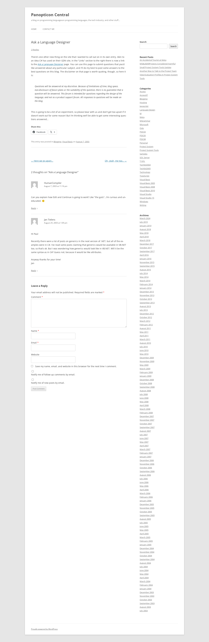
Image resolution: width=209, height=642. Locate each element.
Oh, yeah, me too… (116, 160)
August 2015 (145, 269)
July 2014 (144, 273)
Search (143, 41)
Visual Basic (67, 141)
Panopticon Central (50, 14)
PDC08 (143, 139)
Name (35, 330)
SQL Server (145, 157)
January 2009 (145, 376)
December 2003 (147, 592)
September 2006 (147, 471)
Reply (33, 208)
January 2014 (145, 288)
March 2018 (145, 240)
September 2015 (147, 266)
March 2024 (145, 218)
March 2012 (145, 321)
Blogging (57, 141)
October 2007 (146, 423)
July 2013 (144, 310)
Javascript (144, 106)
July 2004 (144, 566)
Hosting (143, 102)
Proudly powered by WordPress (44, 629)
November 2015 (147, 262)
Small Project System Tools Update (155, 67)
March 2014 (145, 280)
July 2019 (144, 222)
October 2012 (146, 317)
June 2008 (144, 398)
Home (34, 29)
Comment (37, 296)
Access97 (144, 95)
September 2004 (147, 559)
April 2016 (144, 255)
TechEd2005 (145, 168)
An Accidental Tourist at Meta (153, 60)
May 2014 (144, 277)
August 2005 (145, 519)
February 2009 (146, 372)
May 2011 (144, 332)
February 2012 (146, 324)
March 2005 (145, 537)
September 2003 (147, 603)
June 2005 (144, 526)
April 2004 (144, 577)
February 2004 (146, 585)
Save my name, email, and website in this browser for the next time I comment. (76, 366)
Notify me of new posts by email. (48, 382)
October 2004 (146, 555)
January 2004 (145, 588)
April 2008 (144, 405)
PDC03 (143, 131)
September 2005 (147, 515)
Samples (143, 153)
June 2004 (144, 570)
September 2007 (147, 427)
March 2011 (145, 339)
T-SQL (142, 161)
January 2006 (145, 500)
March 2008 (145, 409)
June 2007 (144, 438)
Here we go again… (42, 160)
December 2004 (147, 548)
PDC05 (143, 135)
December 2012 (147, 313)
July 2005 (144, 522)
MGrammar (145, 120)
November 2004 (147, 552)
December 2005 (147, 504)
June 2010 (144, 350)
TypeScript (144, 175)
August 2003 (145, 607)
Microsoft (144, 124)
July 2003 (144, 610)
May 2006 (144, 486)
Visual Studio (145, 194)
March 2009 (145, 368)
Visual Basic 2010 (147, 190)
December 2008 (147, 379)
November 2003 (147, 596)
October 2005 (146, 511)
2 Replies (35, 49)
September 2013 (147, 302)
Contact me (48, 29)
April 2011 (144, 335)
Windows (144, 201)
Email (35, 342)
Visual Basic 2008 (147, 186)
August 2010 (145, 343)
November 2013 (147, 295)
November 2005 (147, 508)
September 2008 (147, 387)
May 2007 (144, 442)
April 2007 (144, 445)
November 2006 (147, 464)
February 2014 (146, 284)
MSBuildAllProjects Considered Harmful (157, 63)
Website (35, 354)
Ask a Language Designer (50, 64)
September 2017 (147, 251)
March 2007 (145, 449)
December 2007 (147, 416)
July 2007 (144, 434)
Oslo (142, 128)
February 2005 (146, 541)
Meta (142, 117)
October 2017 (146, 247)
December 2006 (147, 460)
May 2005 (144, 530)
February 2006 (146, 497)
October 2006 (146, 467)
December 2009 (147, 357)
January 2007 (145, 456)
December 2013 (147, 291)
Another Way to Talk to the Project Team (158, 71)
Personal (144, 142)
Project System (146, 146)
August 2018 (145, 229)
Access (143, 91)
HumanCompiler (53, 182)
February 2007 (146, 453)
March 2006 (145, 493)
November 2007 (147, 420)
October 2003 (146, 599)
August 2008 (145, 390)
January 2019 (145, 225)
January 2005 (145, 544)
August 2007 (145, 431)
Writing (143, 205)
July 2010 (144, 346)
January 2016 (145, 258)
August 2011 (145, 328)
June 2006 (144, 482)
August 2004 (145, 563)
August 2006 (145, 475)
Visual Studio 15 (147, 197)
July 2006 (144, 478)
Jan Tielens (49, 219)
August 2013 (145, 306)
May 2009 (144, 365)
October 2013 (146, 299)
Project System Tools (149, 150)
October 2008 (146, 383)
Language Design (147, 109)
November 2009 (147, 361)
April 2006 (144, 489)
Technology (145, 172)
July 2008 (144, 394)
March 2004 (145, 581)
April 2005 (144, 533)
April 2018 (144, 236)
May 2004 (144, 574)
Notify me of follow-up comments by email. (53, 374)
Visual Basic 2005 (147, 183)
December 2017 (147, 244)
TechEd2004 (145, 164)
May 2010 (144, 354)
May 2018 (144, 233)
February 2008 (146, 412)
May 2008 (144, 401)
